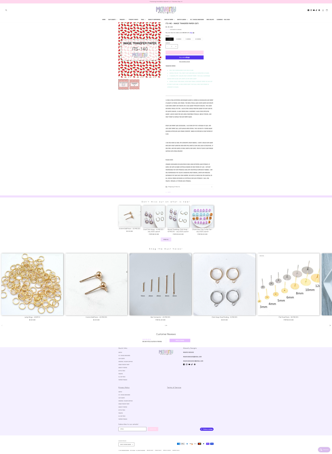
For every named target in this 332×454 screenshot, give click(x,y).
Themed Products (122, 380)
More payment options (184, 61)
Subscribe (153, 429)
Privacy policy (158, 450)
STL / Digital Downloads (124, 355)
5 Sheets (188, 39)
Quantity (168, 43)
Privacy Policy (124, 387)
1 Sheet (169, 39)
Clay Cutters (121, 358)
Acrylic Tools (121, 370)
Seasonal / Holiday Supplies (125, 361)
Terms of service (167, 450)
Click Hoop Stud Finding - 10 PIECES (224, 317)
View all (166, 239)
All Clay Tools (121, 377)
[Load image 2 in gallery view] (134, 84)
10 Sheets (198, 39)
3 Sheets (178, 39)
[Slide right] (330, 325)
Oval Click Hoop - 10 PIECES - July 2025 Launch (153, 230)
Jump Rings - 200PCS (32, 317)
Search (120, 352)
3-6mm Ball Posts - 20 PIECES (129, 229)
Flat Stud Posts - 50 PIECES (288, 317)
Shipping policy (175, 450)
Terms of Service (174, 387)
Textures (120, 374)
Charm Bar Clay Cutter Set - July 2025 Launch (202, 230)
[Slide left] (2, 325)
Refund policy (150, 450)
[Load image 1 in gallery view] (123, 84)
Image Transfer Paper (123, 364)
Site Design (132, 450)
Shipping (168, 29)
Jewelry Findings (122, 367)
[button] (6, 10)
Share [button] (169, 192)
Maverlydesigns (125, 450)
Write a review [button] (180, 340)
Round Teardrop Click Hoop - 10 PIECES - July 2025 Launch (178, 230)
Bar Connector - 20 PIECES (160, 317)
